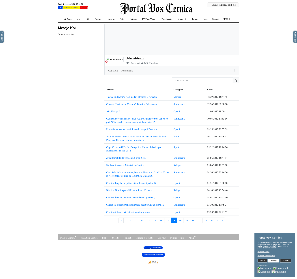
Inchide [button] (286, 261)
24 (212, 220)
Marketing (280, 272)
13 (142, 220)
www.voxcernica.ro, (274, 244)
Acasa (69, 19)
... (136, 220)
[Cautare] (236, 80)
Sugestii (115, 237)
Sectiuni (98, 19)
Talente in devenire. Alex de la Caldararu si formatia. (131, 96)
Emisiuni (83, 7)
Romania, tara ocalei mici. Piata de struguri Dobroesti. (132, 129)
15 (155, 220)
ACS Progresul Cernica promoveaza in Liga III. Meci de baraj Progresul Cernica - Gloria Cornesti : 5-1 (136, 138)
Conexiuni (135, 63)
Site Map (162, 237)
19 (180, 220)
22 (199, 220)
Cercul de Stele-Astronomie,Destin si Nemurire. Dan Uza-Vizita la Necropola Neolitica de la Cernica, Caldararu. (137, 174)
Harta (205, 19)
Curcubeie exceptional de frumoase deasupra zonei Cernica (135, 204)
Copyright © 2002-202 (152, 248)
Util (228, 19)
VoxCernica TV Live (71, 7)
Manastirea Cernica (89, 237)
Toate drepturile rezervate (153, 254)
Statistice (265, 272)
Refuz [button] (262, 261)
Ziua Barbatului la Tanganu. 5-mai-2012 (126, 157)
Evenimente (166, 19)
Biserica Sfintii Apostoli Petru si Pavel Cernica (129, 190)
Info (78, 19)
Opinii (122, 19)
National (133, 19)
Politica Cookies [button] (263, 252)
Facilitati (127, 237)
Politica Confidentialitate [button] (266, 256)
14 (148, 220)
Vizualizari (154, 63)
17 (167, 220)
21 (193, 220)
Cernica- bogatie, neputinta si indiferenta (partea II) (131, 183)
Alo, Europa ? (113, 111)
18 (174, 220)
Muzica (177, 96)
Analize (111, 19)
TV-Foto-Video (148, 19)
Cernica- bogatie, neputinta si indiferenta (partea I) (130, 197)
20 (186, 220)
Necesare (265, 268)
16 (161, 220)
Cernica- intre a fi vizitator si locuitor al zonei (128, 212)
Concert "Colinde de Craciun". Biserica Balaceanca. (131, 104)
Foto (60, 7)
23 (205, 220)
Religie (177, 165)
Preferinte (281, 268)
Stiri (88, 19)
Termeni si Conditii (144, 237)
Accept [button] (273, 261)
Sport (176, 136)
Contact (215, 19)
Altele (191, 237)
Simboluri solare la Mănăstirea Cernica (125, 165)
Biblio (105, 237)
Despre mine (127, 70)
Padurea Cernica (67, 237)
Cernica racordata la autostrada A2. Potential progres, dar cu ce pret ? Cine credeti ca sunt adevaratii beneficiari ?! (137, 120)
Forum (195, 19)
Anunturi (182, 19)
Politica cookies (177, 237)
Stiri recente (179, 104)
